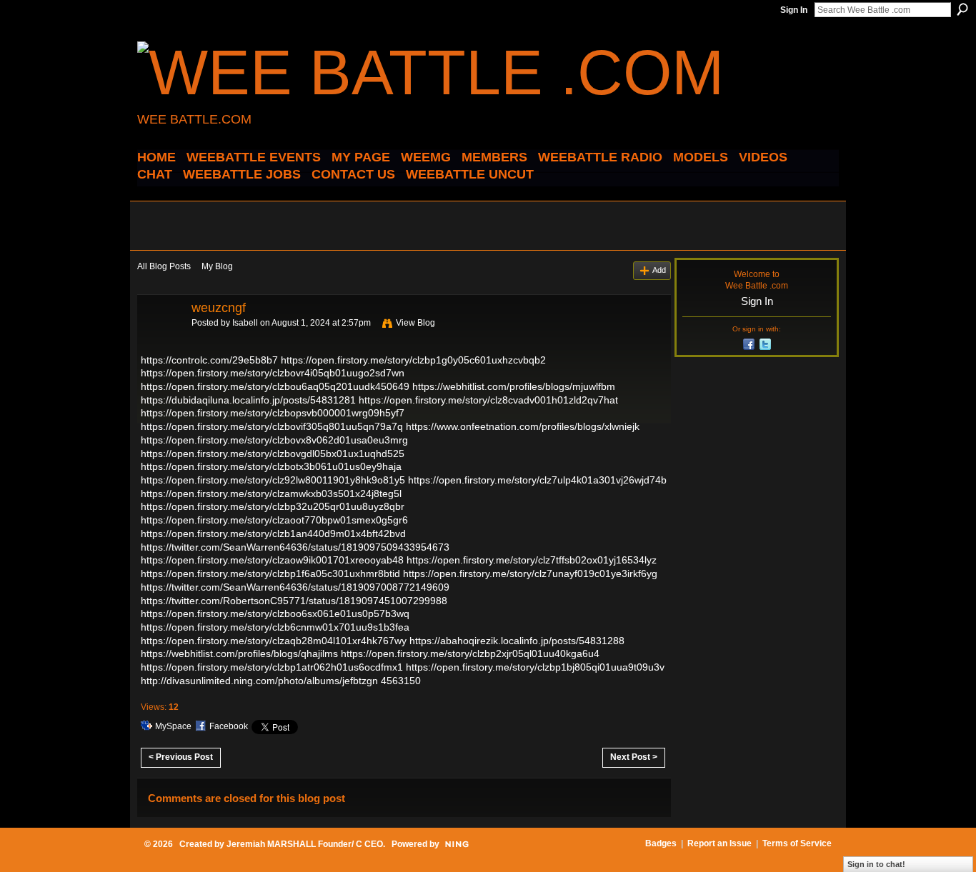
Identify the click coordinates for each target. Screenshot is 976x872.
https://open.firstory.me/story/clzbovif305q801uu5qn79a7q (272, 426)
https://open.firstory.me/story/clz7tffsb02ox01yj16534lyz (532, 560)
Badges (661, 843)
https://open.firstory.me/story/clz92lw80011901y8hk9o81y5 (273, 480)
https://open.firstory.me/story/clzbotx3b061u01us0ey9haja (271, 466)
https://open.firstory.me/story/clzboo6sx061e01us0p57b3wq (275, 613)
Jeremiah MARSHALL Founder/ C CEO (304, 844)
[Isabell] (160, 340)
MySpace (173, 726)
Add (659, 270)
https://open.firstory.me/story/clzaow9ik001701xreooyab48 (272, 560)
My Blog (217, 266)
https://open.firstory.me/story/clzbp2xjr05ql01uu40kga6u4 (470, 653)
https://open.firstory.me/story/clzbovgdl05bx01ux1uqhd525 (272, 453)
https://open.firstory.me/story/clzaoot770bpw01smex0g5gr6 (274, 520)
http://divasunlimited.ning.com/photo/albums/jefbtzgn (259, 680)
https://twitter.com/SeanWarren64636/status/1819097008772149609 (295, 587)
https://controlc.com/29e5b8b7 (209, 360)
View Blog (415, 323)
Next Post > (633, 757)
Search (962, 9)
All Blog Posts (164, 266)
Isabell (245, 323)
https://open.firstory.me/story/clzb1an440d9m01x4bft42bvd (273, 533)
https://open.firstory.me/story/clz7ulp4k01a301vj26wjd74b (537, 480)
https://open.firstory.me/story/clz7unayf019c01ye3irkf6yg (530, 573)
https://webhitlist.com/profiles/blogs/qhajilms (239, 653)
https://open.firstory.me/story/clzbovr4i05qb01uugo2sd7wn (272, 373)
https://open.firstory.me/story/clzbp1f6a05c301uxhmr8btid (270, 573)
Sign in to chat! (876, 864)
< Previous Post (181, 757)
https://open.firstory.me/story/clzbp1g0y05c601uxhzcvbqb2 (413, 360)
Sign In (793, 10)
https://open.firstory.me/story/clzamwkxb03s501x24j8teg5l (271, 493)
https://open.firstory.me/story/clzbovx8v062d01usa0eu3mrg (274, 440)
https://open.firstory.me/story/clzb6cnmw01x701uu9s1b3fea (275, 627)
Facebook (228, 726)
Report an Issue (719, 843)
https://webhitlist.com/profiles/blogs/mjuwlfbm (513, 386)
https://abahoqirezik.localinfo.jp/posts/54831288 (516, 640)
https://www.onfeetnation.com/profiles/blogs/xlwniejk (522, 426)
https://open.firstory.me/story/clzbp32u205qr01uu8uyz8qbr (272, 506)
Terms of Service (797, 843)
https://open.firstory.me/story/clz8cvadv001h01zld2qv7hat (488, 400)
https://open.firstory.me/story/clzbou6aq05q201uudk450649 (275, 386)
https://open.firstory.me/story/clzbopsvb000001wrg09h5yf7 (272, 413)
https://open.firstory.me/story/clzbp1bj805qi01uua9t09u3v (535, 667)
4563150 (401, 680)
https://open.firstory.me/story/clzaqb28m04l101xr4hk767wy (274, 640)
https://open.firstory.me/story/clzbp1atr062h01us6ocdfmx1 (272, 667)
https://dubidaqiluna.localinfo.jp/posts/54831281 (248, 400)
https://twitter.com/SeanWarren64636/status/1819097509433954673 (295, 547)
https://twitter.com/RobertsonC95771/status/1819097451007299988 (294, 600)
